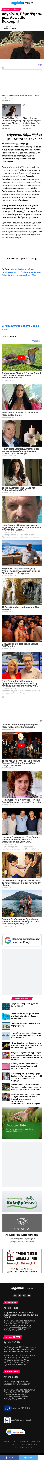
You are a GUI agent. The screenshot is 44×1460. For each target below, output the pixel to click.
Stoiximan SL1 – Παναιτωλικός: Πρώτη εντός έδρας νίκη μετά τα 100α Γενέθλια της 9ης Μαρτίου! (26, 1086)
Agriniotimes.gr (10, 28)
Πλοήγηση (36, 1441)
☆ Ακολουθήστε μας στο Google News (20, 327)
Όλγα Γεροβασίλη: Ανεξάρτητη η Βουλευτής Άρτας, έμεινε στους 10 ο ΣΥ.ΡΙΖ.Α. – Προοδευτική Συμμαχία (26, 1077)
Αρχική (6, 1441)
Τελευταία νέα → (22, 998)
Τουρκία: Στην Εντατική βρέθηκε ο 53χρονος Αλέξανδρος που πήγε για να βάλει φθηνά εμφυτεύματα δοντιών (26, 1056)
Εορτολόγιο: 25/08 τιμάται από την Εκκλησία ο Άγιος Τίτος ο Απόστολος (25, 1015)
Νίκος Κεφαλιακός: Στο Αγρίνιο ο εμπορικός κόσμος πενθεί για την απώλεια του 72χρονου (26, 1045)
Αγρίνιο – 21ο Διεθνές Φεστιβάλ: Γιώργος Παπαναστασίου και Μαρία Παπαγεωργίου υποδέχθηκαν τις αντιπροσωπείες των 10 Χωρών (25, 1099)
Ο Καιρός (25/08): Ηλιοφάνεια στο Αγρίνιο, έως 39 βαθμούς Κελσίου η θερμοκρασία (26, 1035)
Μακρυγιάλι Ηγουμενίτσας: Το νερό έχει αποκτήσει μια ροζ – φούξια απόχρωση (25, 1066)
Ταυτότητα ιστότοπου (23, 1447)
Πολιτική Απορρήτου (29, 1444)
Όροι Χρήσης (14, 1444)
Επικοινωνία (24, 1441)
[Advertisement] (23, 248)
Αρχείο (14, 1441)
